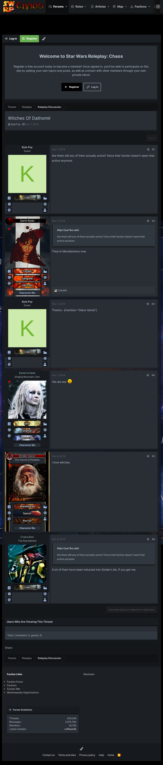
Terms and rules (67, 754)
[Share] (148, 149)
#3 (153, 303)
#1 (153, 149)
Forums (58, 6)
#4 (153, 375)
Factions (141, 6)
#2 (153, 220)
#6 (153, 539)
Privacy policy (87, 754)
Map (120, 6)
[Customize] (44, 39)
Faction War (13, 688)
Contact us (49, 754)
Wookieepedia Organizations (23, 692)
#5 (153, 456)
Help (101, 754)
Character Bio (27, 292)
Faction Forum (15, 681)
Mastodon (89, 674)
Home (111, 754)
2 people (62, 290)
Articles (100, 6)
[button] (66, 6)
